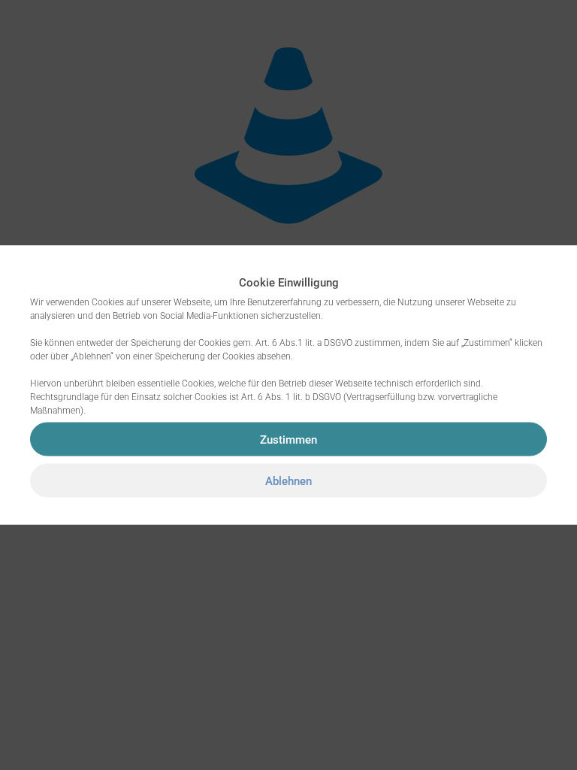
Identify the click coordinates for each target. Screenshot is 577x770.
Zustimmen (288, 439)
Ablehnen (288, 480)
